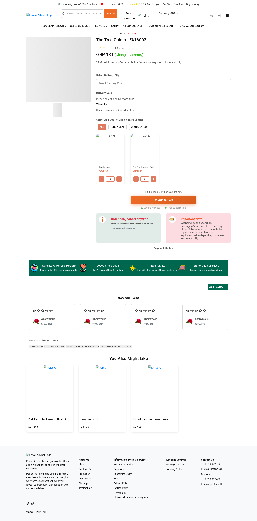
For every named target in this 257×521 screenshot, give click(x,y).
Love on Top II (89, 418)
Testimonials (85, 488)
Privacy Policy (121, 483)
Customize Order (123, 473)
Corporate (119, 469)
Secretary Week (74, 346)
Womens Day (92, 346)
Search (110, 13)
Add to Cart (165, 200)
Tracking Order (174, 469)
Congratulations (54, 346)
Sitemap (83, 483)
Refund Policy (121, 488)
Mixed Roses (124, 346)
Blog (116, 478)
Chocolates (139, 127)
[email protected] (213, 469)
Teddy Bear (117, 127)
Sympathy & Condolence (127, 25)
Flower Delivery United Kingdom (131, 497)
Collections (85, 478)
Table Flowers (108, 346)
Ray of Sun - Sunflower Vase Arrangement (160, 418)
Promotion (84, 473)
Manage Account (175, 464)
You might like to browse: (44, 340)
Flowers (99, 25)
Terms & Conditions (124, 464)
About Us (84, 464)
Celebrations (79, 25)
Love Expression (53, 25)
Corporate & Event (161, 25)
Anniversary (36, 346)
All (102, 127)
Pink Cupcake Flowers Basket (47, 418)
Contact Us (85, 469)
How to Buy (120, 492)
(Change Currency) (129, 55)
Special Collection (192, 25)
